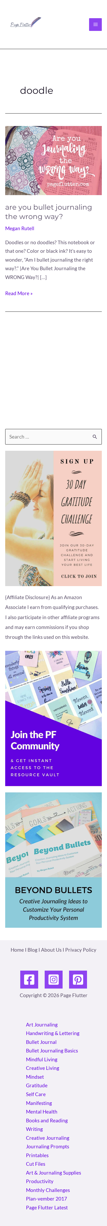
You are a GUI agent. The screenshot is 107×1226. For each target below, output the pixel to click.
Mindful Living (41, 1059)
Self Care (36, 1094)
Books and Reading (47, 1120)
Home (17, 950)
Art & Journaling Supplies (53, 1173)
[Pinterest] (78, 980)
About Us (51, 950)
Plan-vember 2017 (46, 1199)
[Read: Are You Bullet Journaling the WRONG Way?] (53, 160)
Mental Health (41, 1112)
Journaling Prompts (47, 1146)
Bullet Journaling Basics (52, 1050)
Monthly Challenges (48, 1190)
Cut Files (35, 1164)
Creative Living (42, 1068)
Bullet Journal (41, 1042)
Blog (32, 950)
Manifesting (39, 1103)
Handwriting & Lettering (52, 1033)
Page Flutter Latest (47, 1207)
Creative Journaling (47, 1138)
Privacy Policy (80, 950)
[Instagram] (54, 980)
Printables (37, 1155)
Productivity (40, 1181)
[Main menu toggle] (95, 24)
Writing (34, 1129)
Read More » (19, 294)
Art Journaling (42, 1025)
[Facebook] (29, 980)
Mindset (35, 1077)
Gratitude (37, 1085)
